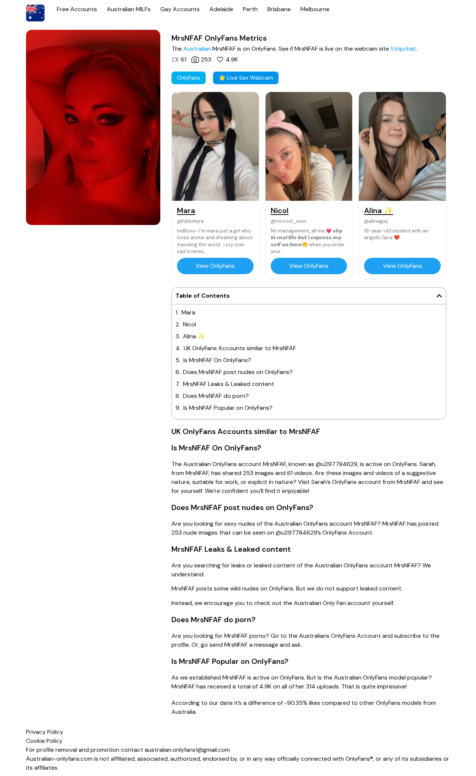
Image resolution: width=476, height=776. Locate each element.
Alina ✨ (194, 336)
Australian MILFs (129, 9)
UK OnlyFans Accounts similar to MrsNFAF (240, 348)
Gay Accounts (180, 9)
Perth (250, 9)
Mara (188, 312)
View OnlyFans (215, 266)
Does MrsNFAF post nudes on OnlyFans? (238, 372)
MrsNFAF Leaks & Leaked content (228, 384)
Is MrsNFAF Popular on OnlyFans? (228, 408)
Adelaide (221, 9)
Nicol (189, 324)
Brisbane (279, 9)
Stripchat (403, 49)
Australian (197, 49)
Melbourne (314, 9)
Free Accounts (77, 9)
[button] (439, 296)
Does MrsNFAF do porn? (216, 396)
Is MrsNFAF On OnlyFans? (217, 360)
